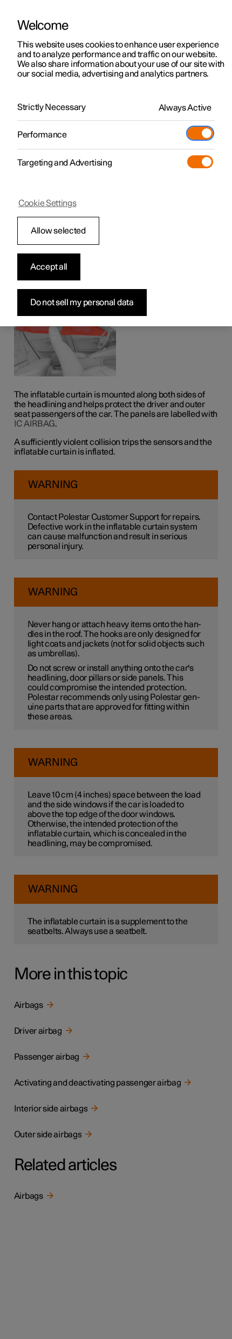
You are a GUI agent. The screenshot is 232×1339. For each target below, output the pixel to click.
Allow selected (58, 230)
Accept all (48, 267)
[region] (116, 163)
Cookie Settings (47, 203)
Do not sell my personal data (82, 302)
